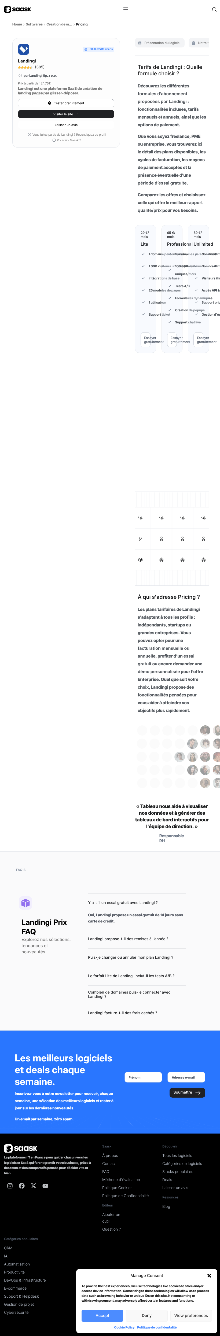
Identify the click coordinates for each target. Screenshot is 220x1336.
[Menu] (126, 9)
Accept (102, 1315)
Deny (147, 1315)
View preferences (191, 1315)
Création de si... (59, 24)
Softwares (34, 24)
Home (17, 24)
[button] (209, 1275)
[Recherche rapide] (214, 9)
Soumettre (183, 1092)
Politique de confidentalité (157, 1327)
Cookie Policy (124, 1327)
